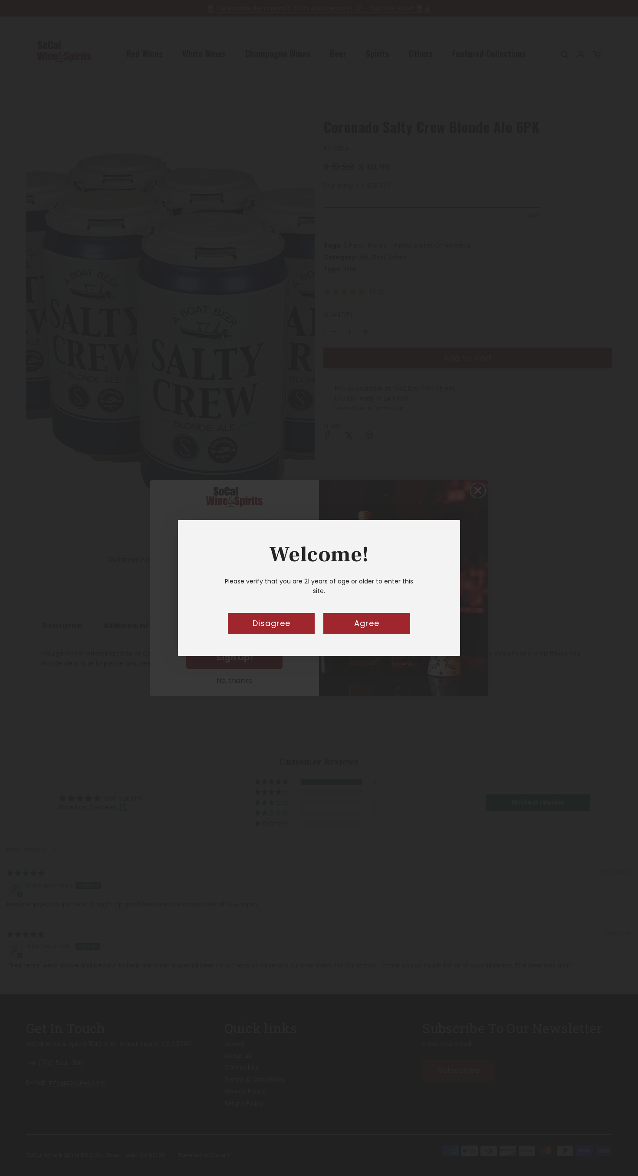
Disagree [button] (271, 623)
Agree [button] (366, 623)
